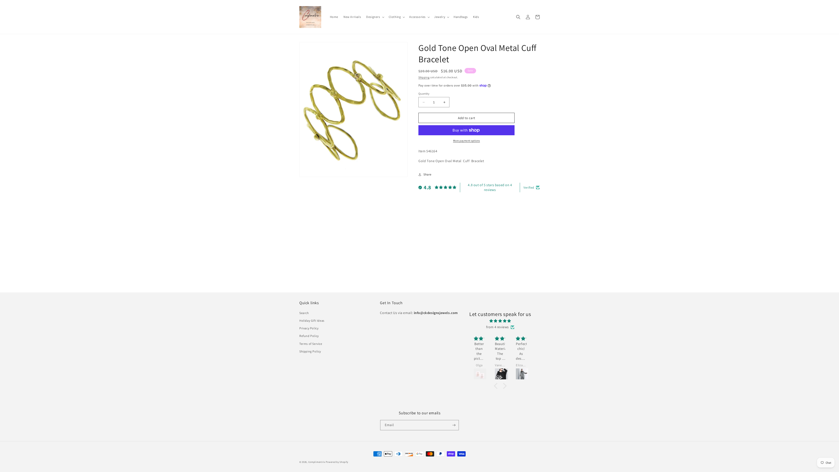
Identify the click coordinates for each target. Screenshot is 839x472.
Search (304, 313)
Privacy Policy (308, 328)
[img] (500, 321)
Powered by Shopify (337, 461)
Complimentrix (316, 461)
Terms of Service (310, 344)
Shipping (424, 77)
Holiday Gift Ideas (311, 321)
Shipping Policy (310, 351)
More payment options (466, 140)
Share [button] (427, 174)
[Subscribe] (454, 425)
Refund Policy (309, 336)
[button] (375, 16)
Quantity (423, 93)
